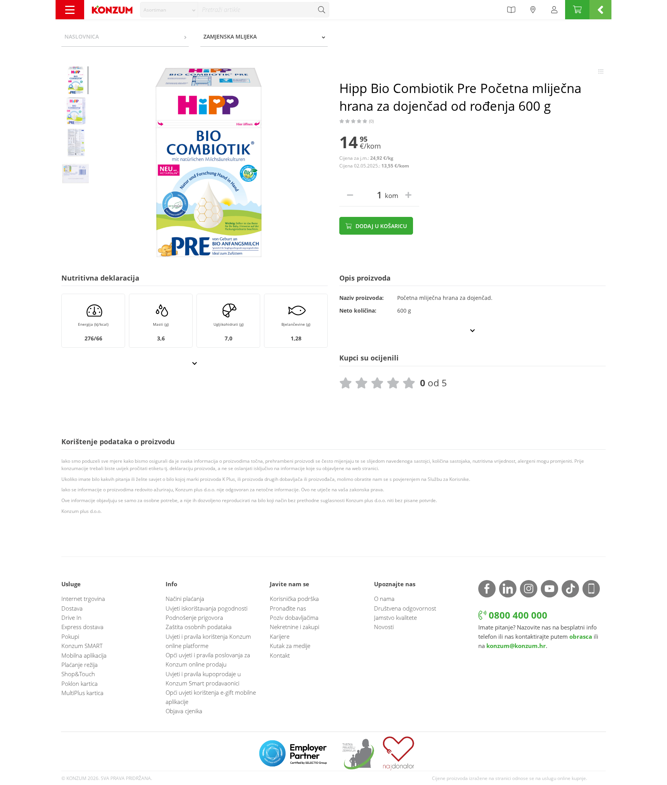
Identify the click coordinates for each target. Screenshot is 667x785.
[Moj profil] (554, 9)
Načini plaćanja (185, 598)
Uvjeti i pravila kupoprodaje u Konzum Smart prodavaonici (203, 678)
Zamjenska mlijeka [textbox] (230, 36)
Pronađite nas (288, 608)
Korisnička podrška (294, 598)
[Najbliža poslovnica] (533, 9)
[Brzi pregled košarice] (600, 9)
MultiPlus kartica (82, 693)
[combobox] (169, 9)
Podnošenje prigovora (194, 617)
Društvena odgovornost (405, 608)
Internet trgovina (83, 598)
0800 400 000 (516, 615)
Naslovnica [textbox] (81, 36)
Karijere (279, 636)
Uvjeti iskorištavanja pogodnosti (206, 608)
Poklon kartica (79, 683)
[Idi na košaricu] (577, 9)
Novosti (384, 627)
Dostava (72, 608)
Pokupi (70, 636)
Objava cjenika (184, 711)
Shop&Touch (78, 674)
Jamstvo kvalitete (395, 617)
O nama (384, 598)
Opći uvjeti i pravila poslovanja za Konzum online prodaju (208, 659)
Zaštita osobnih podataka (199, 627)
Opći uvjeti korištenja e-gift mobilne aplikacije (211, 697)
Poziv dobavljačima (294, 617)
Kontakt (280, 655)
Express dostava (82, 627)
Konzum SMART (82, 646)
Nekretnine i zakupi (294, 627)
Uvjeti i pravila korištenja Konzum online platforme (208, 641)
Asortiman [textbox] (155, 10)
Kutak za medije (290, 646)
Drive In (71, 617)
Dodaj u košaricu (380, 226)
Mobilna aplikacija (84, 655)
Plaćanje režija (79, 664)
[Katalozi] (511, 9)
